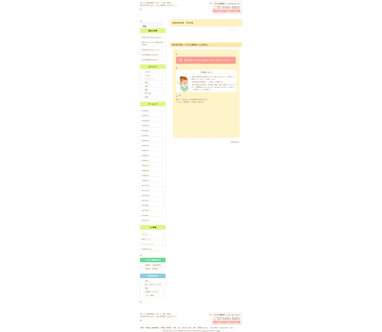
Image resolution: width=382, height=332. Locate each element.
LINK (218, 331)
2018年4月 (145, 165)
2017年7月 (145, 210)
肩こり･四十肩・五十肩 (153, 284)
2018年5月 (145, 160)
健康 (146, 82)
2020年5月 (145, 115)
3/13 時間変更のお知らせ (150, 60)
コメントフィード (148, 244)
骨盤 (146, 97)
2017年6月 (145, 215)
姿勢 (146, 86)
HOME (142, 327)
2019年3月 (145, 130)
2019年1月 (145, 135)
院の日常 (148, 93)
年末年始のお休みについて (151, 50)
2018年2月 (145, 175)
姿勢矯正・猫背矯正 (151, 268)
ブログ (231, 327)
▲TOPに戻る (235, 142)
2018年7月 (145, 150)
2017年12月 (146, 185)
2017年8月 (145, 205)
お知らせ (148, 72)
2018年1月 (145, 180)
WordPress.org (147, 249)
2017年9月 (145, 200)
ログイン (145, 234)
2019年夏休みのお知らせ (150, 55)
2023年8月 (145, 110)
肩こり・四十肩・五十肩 (184, 327)
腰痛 (146, 90)
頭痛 (146, 281)
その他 (147, 75)
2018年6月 (145, 155)
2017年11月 (145, 190)
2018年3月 (145, 170)
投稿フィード (146, 239)
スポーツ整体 (149, 295)
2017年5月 (145, 220)
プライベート (149, 79)
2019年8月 (145, 125)
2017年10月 (146, 195)
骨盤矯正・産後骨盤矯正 (153, 265)
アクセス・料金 (223, 327)
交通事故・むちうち (151, 292)
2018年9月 (145, 145)
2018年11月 (145, 140)
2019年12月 (146, 120)
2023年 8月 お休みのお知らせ (151, 37)
